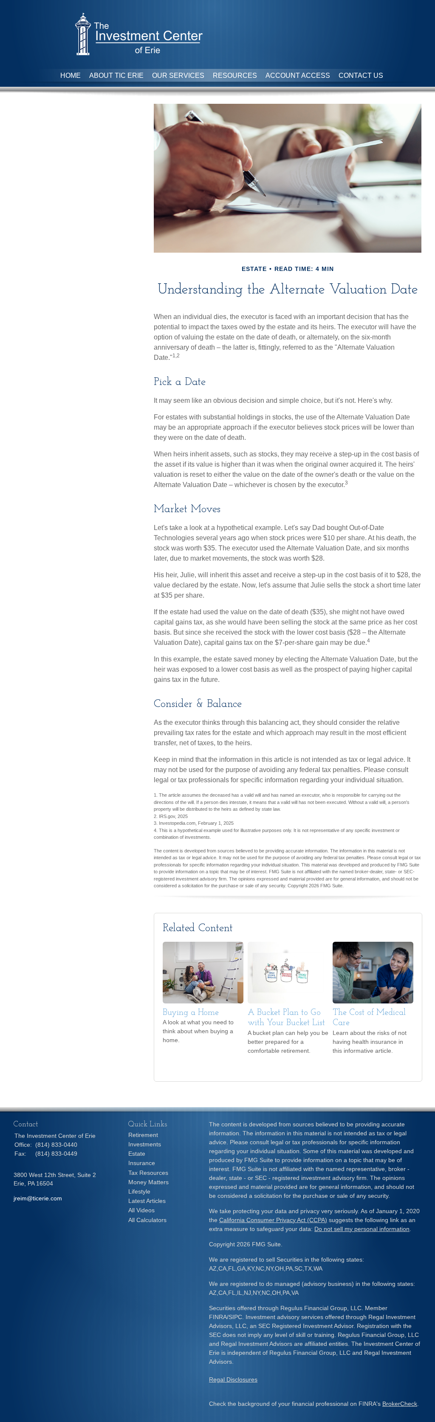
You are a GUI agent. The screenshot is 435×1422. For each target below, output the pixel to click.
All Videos (141, 1210)
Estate (136, 1153)
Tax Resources (148, 1172)
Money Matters (148, 1182)
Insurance (141, 1163)
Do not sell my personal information (362, 1228)
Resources (235, 75)
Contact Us (361, 75)
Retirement (143, 1134)
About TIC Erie (116, 75)
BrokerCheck (399, 1403)
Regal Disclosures (233, 1379)
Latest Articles (147, 1200)
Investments (144, 1144)
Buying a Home (191, 1013)
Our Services (178, 75)
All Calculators (147, 1220)
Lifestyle (139, 1191)
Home (70, 75)
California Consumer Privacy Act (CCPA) (273, 1220)
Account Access (298, 75)
